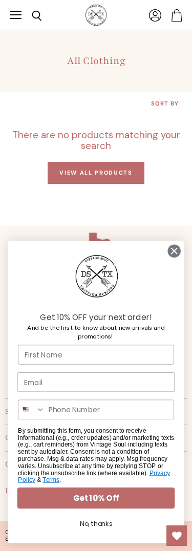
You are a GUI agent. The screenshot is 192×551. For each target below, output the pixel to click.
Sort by (165, 103)
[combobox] (31, 409)
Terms (50, 480)
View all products (95, 172)
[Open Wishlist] (176, 535)
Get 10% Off (96, 498)
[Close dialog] (174, 251)
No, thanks (96, 523)
